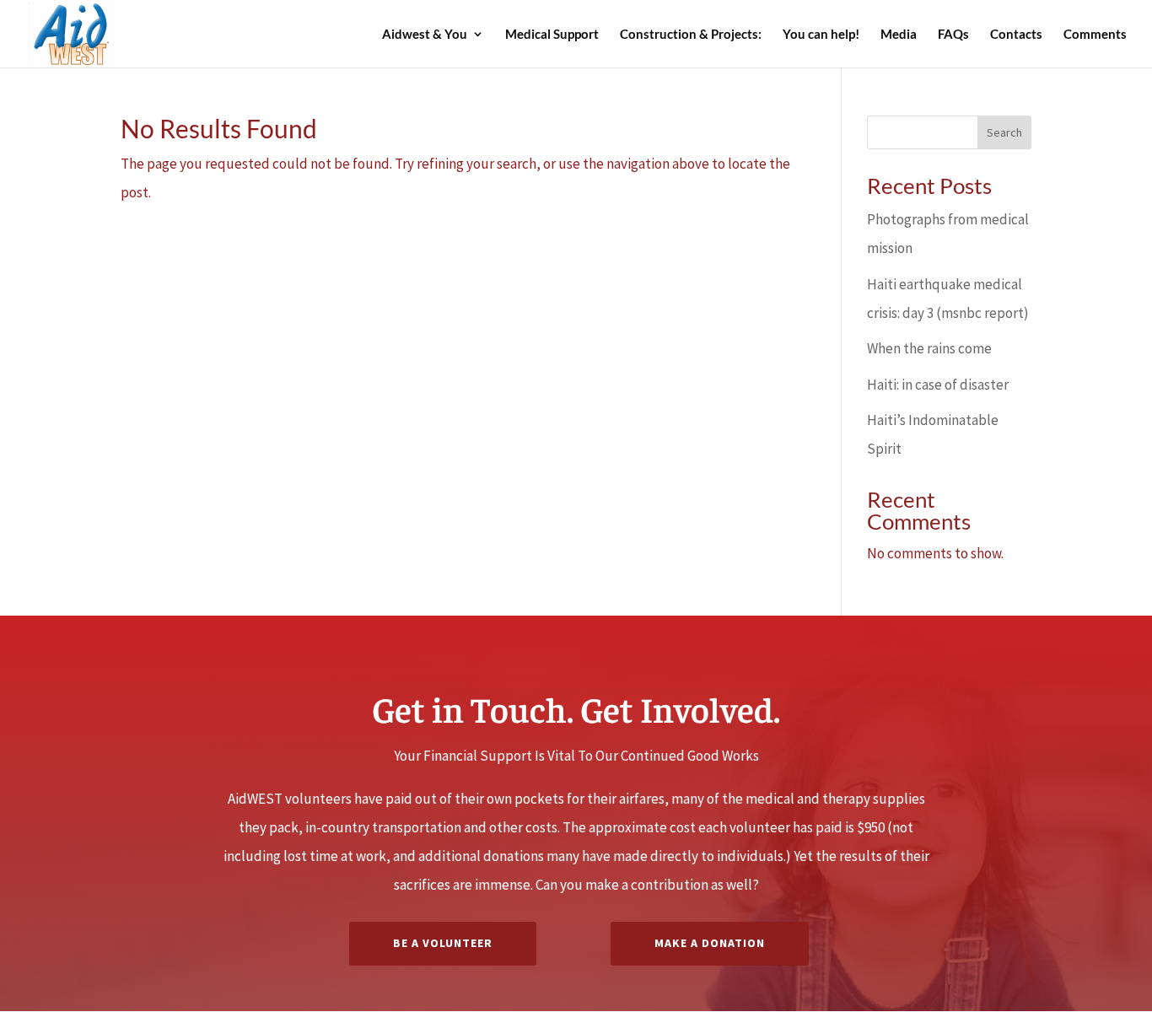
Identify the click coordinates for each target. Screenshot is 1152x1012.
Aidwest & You (424, 34)
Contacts (1016, 34)
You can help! (821, 34)
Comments (1095, 34)
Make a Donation (709, 942)
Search (1004, 132)
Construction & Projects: (691, 34)
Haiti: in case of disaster (938, 384)
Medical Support (552, 34)
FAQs (953, 34)
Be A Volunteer (443, 942)
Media (898, 34)
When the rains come (929, 348)
